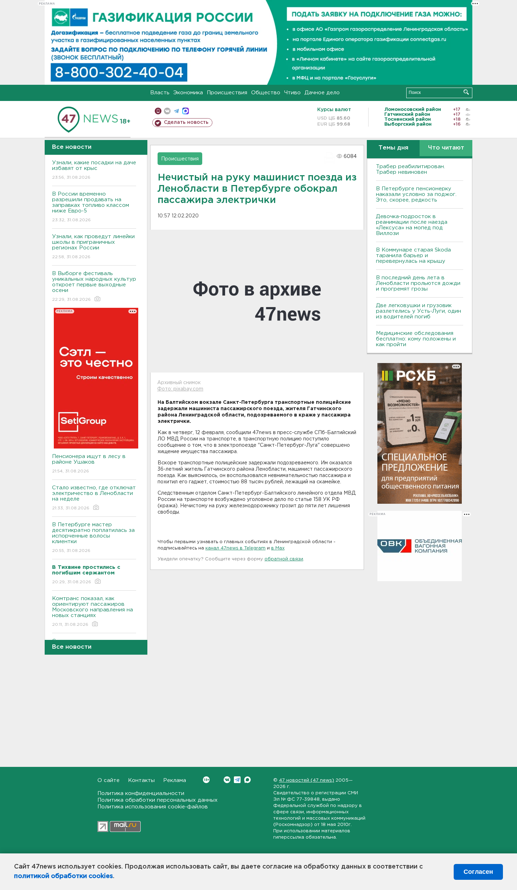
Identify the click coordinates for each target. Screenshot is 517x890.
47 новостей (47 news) (306, 780)
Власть (160, 92)
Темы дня (393, 148)
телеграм (176, 111)
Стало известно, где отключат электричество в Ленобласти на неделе (94, 497)
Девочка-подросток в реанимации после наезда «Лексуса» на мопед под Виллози (411, 225)
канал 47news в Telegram (235, 548)
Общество (265, 92)
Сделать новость (186, 122)
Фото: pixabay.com (180, 389)
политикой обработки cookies (63, 876)
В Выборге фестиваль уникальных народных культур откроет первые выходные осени (94, 286)
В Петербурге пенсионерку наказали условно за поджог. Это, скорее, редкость (416, 194)
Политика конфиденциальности (140, 793)
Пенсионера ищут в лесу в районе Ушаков (89, 463)
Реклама (174, 780)
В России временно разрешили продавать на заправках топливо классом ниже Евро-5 (90, 207)
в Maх (278, 548)
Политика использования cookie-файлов (152, 807)
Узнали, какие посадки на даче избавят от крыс (94, 169)
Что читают (446, 148)
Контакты (141, 780)
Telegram (237, 779)
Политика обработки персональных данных (157, 800)
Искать (466, 92)
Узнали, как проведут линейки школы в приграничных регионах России (93, 246)
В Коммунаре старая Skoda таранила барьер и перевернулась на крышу (413, 255)
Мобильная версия (158, 111)
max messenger (185, 111)
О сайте (108, 780)
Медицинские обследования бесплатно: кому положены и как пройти (416, 339)
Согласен (478, 871)
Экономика (188, 92)
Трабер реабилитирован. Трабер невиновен (410, 169)
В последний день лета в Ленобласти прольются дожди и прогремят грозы (418, 283)
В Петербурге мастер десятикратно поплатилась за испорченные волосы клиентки (93, 537)
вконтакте (167, 111)
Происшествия (227, 92)
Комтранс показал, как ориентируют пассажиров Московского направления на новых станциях (92, 611)
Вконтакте (227, 779)
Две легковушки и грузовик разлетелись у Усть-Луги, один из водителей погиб (418, 311)
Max (247, 779)
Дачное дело (322, 92)
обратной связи (283, 559)
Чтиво (292, 92)
